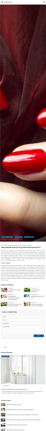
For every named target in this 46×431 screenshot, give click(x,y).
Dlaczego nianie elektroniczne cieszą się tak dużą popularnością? (20, 409)
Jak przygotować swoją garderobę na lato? (15, 429)
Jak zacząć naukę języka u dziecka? (13, 404)
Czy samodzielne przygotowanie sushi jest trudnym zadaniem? (14, 298)
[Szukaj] (2, 347)
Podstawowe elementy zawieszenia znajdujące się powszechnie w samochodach (23, 419)
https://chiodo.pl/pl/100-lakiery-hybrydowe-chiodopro (12, 260)
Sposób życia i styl (29, 237)
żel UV (22, 265)
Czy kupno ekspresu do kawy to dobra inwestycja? (16, 424)
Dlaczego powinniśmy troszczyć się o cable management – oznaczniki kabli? (22, 414)
